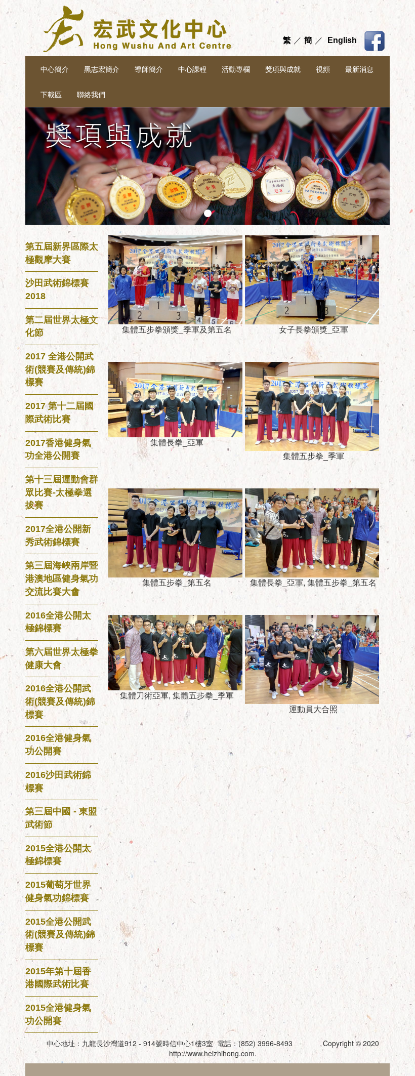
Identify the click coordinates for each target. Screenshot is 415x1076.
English (342, 40)
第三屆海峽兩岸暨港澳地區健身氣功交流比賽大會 (61, 578)
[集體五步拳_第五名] (176, 532)
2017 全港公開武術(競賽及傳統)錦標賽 (60, 369)
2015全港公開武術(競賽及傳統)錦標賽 (60, 935)
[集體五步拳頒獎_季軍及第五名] (176, 279)
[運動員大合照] (313, 658)
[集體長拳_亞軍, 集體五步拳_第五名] (313, 532)
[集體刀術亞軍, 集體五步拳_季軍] (176, 652)
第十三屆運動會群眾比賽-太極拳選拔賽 (61, 492)
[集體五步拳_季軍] (313, 405)
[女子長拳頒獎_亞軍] (313, 279)
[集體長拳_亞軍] (176, 399)
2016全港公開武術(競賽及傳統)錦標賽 (60, 701)
